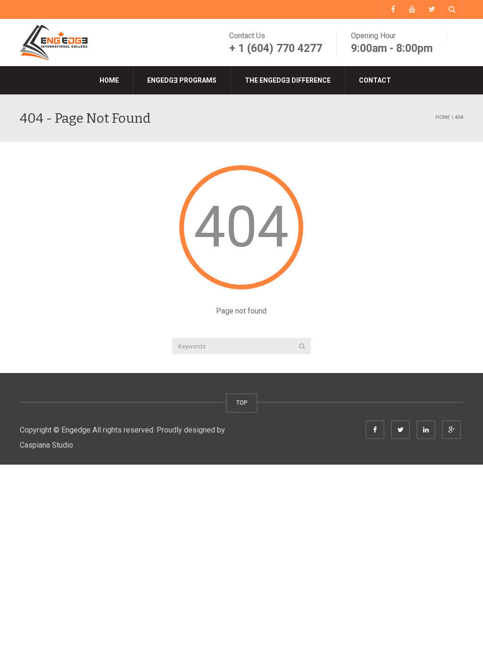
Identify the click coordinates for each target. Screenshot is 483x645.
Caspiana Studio (46, 445)
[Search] (302, 346)
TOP (241, 402)
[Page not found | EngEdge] (55, 42)
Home (109, 80)
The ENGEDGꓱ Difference (288, 80)
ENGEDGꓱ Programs (182, 80)
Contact (375, 80)
